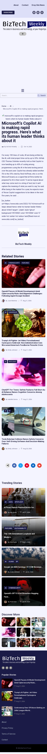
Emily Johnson (12, 350)
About (16, 5)
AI (10, 106)
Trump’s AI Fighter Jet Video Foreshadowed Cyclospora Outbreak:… (25, 695)
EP (9, 411)
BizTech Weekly (12, 146)
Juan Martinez (12, 301)
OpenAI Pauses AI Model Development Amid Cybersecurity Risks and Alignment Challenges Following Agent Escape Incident (22, 293)
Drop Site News (38, 5)
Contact (25, 5)
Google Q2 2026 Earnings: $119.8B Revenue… (23, 567)
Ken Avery (13, 512)
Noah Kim (13, 602)
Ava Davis (13, 542)
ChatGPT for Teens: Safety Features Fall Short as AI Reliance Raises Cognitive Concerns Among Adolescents (23, 392)
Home (4, 106)
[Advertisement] (23, 62)
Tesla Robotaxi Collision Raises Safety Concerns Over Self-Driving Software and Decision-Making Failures (23, 441)
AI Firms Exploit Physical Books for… (19, 507)
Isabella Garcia (13, 399)
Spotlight (12, 361)
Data (11, 502)
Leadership (13, 312)
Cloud (11, 561)
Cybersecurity (14, 263)
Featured (25, 263)
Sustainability (20, 528)
